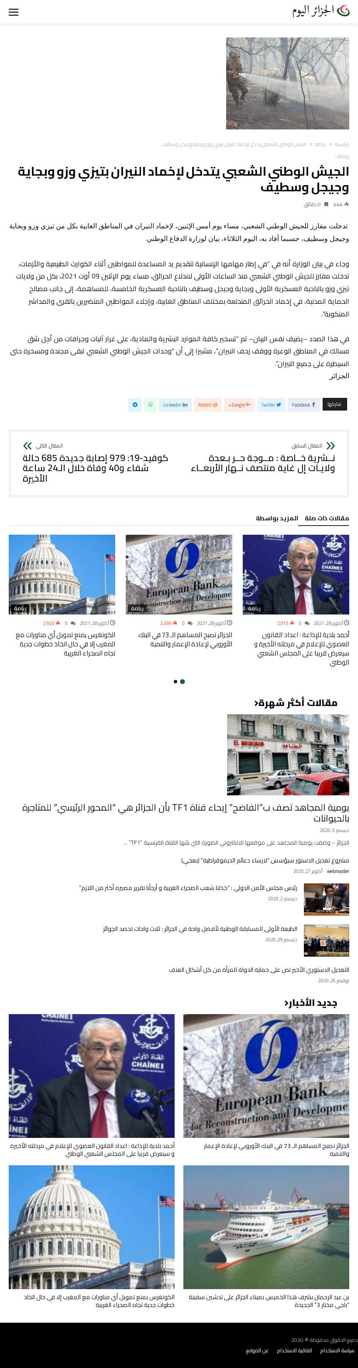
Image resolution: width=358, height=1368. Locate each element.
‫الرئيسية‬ (342, 144)
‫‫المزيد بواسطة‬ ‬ (275, 519)
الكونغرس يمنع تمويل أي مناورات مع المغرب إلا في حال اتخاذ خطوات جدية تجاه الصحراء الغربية (65, 643)
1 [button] (182, 681)
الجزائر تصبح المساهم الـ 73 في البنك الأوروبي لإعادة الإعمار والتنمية (185, 639)
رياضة (320, 144)
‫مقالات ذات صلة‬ (327, 519)
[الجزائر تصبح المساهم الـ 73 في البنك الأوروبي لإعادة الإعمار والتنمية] (179, 574)
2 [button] (175, 681)
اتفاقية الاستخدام (294, 1350)
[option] (296, 601)
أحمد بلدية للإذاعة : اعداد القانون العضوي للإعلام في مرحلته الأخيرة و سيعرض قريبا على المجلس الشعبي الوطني (301, 648)
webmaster (338, 871)
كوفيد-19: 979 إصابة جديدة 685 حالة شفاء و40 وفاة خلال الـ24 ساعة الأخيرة (95, 463)
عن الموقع (257, 1350)
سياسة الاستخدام (337, 1350)
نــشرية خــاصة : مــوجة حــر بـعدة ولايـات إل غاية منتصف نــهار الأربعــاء (263, 458)
